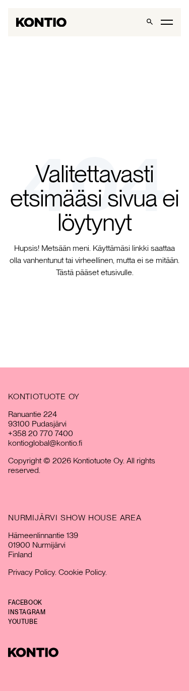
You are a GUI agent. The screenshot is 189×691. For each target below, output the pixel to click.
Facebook (25, 602)
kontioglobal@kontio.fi (45, 443)
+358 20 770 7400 (40, 433)
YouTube (22, 621)
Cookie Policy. (82, 572)
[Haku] (150, 22)
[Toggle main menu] (167, 22)
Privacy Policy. (32, 572)
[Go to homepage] (41, 22)
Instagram (26, 612)
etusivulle (116, 272)
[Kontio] (94, 652)
